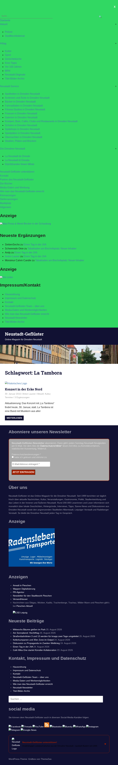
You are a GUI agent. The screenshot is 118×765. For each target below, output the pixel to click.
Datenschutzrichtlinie (50, 445)
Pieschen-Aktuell (24, 606)
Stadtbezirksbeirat (15, 36)
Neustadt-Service (9, 86)
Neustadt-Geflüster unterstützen (17, 171)
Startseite (5, 20)
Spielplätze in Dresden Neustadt (22, 133)
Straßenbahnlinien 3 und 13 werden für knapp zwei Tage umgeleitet (46, 636)
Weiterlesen (14, 418)
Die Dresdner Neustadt (12, 148)
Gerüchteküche (13, 59)
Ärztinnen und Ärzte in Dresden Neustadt (27, 97)
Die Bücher (6, 183)
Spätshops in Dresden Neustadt (22, 129)
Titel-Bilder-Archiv (14, 78)
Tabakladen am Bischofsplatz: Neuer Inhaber (52, 248)
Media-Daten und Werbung (15, 187)
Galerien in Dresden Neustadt (21, 117)
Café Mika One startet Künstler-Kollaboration (34, 650)
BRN (7, 70)
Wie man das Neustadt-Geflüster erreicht (22, 191)
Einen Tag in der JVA (35, 244)
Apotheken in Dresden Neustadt (22, 93)
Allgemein (5, 207)
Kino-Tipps (11, 63)
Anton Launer (12, 256)
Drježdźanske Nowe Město (19, 164)
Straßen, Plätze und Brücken (20, 141)
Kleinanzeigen (8, 195)
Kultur (8, 51)
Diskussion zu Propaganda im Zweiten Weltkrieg (36, 643)
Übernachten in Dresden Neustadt (23, 137)
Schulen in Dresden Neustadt (21, 125)
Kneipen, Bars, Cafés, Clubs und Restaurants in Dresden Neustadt (41, 121)
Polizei (8, 32)
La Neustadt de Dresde (17, 156)
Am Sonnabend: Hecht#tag (26, 633)
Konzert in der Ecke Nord (23, 389)
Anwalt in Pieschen (22, 585)
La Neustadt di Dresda (17, 160)
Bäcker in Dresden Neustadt (20, 101)
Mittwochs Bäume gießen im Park (29, 629)
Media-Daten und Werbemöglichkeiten (26, 310)
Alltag (3, 43)
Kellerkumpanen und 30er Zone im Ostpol (33, 640)
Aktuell (4, 24)
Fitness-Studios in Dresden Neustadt (25, 109)
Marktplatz (5, 203)
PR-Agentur (18, 592)
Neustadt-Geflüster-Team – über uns (24, 306)
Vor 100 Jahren (13, 66)
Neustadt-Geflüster (24, 334)
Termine (9, 397)
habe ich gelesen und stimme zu (30, 457)
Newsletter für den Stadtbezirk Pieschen (32, 595)
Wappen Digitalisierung (24, 589)
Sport (8, 55)
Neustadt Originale (15, 74)
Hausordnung (12, 294)
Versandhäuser (20, 599)
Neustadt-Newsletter (16, 318)
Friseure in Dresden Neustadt (21, 113)
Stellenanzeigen (9, 199)
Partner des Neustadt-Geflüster (17, 179)
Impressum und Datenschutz (20, 298)
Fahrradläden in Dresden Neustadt (24, 105)
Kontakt (4, 175)
